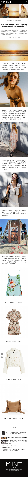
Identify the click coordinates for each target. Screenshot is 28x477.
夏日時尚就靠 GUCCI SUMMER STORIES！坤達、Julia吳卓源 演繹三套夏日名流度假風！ (14, 450)
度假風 (18, 20)
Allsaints (14, 20)
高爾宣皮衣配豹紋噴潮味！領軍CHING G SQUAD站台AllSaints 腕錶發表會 (14, 446)
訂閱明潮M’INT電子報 (14, 472)
